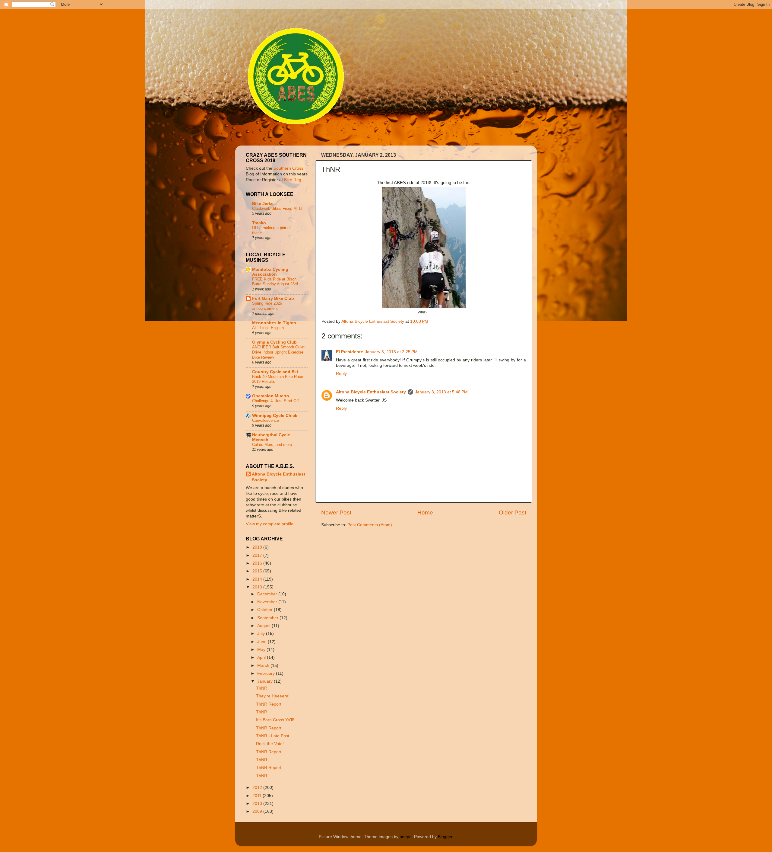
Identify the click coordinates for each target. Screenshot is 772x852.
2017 (257, 555)
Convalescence (265, 420)
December (267, 594)
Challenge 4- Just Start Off (275, 401)
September (268, 618)
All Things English (268, 327)
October (265, 609)
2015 (257, 571)
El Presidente (349, 352)
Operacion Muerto (270, 396)
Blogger (445, 836)
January (265, 681)
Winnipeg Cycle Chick (274, 415)
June (262, 641)
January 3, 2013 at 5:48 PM (441, 392)
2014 (257, 579)
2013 (257, 587)
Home (425, 512)
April (262, 657)
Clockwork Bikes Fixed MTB (277, 208)
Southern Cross (288, 168)
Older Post (512, 512)
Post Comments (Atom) (369, 525)
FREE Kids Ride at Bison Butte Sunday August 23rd (275, 282)
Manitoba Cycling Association (270, 272)
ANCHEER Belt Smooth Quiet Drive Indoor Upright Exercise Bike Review (278, 352)
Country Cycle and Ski (275, 372)
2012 (257, 787)
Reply (341, 373)
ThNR (261, 688)
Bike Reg (292, 180)
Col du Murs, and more (272, 444)
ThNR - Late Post (272, 736)
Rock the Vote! (270, 743)
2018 (257, 547)
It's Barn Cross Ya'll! (275, 720)
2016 (257, 563)
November (267, 602)
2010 (257, 803)
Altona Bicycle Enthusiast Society (371, 392)
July (261, 633)
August (264, 625)
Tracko (259, 223)
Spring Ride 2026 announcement (267, 306)
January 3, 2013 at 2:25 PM (391, 352)
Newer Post (336, 512)
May (262, 649)
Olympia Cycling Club (274, 342)
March (264, 665)
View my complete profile (269, 524)
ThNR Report (268, 704)
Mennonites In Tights (274, 323)
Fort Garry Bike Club (273, 298)
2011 (257, 795)
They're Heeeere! (273, 696)
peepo (406, 836)
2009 (257, 811)
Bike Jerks (263, 203)
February (266, 673)
